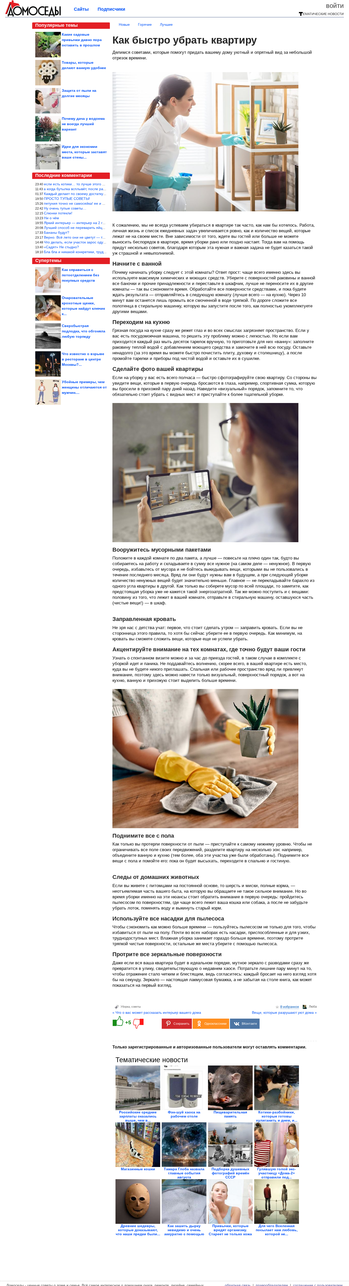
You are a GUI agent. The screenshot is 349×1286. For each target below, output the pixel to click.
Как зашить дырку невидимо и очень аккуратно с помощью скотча (184, 1232)
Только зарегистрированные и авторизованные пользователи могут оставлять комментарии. (209, 1047)
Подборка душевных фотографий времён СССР (230, 1173)
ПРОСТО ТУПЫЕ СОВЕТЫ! (67, 199)
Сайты (81, 9)
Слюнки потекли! (58, 213)
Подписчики (111, 9)
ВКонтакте (249, 1023)
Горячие (145, 24)
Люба (313, 1006)
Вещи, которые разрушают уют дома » (284, 1012)
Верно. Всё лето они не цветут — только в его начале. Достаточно (99, 237)
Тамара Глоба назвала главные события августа (184, 1173)
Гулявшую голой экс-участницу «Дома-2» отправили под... (276, 1173)
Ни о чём (51, 218)
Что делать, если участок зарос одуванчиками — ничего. (91, 242)
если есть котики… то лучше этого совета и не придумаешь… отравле (103, 184)
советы (136, 1006)
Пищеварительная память (230, 1114)
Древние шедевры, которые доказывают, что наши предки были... (138, 1230)
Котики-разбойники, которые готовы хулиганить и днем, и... (276, 1116)
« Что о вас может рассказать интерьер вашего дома (156, 1012)
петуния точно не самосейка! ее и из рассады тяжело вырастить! (98, 203)
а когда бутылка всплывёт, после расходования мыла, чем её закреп (101, 189)
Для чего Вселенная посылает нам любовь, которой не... (277, 1230)
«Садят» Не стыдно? (61, 247)
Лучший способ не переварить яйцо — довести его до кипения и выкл (102, 228)
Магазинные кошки (138, 1169)
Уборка (125, 1006)
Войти (335, 5)
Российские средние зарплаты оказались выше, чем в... (138, 1116)
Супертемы (48, 260)
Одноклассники (215, 1023)
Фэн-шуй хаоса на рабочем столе (184, 1114)
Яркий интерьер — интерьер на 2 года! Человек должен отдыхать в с (102, 223)
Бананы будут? (56, 232)
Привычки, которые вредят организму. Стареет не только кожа (230, 1230)
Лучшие (166, 24)
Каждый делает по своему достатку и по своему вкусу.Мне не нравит (102, 194)
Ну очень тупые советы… (65, 208)
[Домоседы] (33, 16)
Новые (124, 24)
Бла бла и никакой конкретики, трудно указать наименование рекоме (102, 252)
